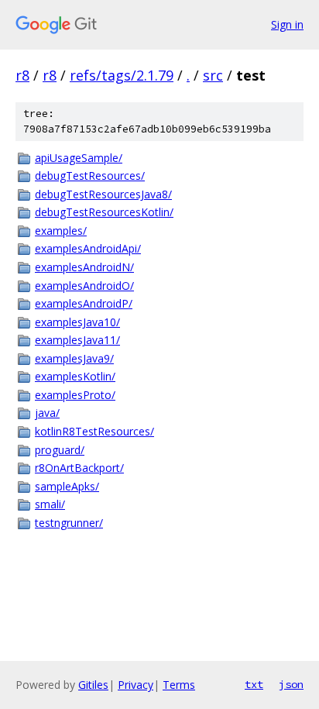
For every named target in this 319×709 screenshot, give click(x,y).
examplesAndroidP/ (83, 303)
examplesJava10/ (77, 322)
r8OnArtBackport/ (79, 467)
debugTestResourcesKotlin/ (104, 212)
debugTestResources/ (90, 175)
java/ (47, 412)
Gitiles (93, 684)
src (213, 75)
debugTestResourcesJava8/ (103, 194)
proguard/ (59, 449)
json (291, 684)
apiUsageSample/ (78, 157)
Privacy (135, 684)
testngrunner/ (69, 522)
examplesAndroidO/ (84, 285)
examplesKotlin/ (75, 376)
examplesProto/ (75, 394)
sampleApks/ (67, 486)
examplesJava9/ (74, 358)
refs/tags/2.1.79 (121, 75)
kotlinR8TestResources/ (94, 431)
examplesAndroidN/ (84, 267)
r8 (22, 75)
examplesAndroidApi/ (88, 248)
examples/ (61, 230)
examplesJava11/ (77, 339)
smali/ (50, 504)
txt (254, 684)
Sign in (287, 24)
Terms (179, 684)
